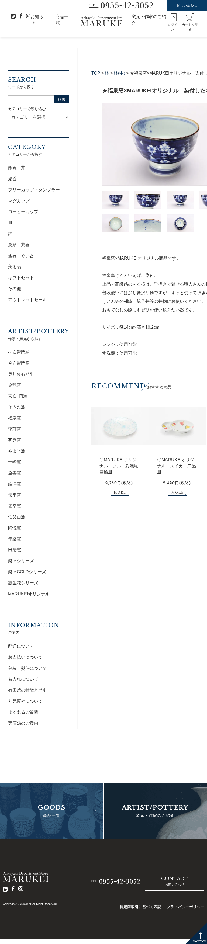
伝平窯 (14, 495)
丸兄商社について (25, 701)
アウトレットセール (27, 299)
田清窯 (14, 549)
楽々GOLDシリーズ (27, 572)
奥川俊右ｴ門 (20, 374)
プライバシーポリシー (185, 907)
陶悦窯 (14, 528)
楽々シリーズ (21, 560)
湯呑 (12, 178)
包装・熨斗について (27, 668)
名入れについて (23, 679)
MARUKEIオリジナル (29, 594)
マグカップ (19, 201)
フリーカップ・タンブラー (34, 190)
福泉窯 (14, 418)
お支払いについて (25, 657)
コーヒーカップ (23, 211)
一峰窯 (14, 462)
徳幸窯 (14, 506)
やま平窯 (16, 451)
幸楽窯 (14, 539)
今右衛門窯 (19, 363)
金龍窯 (14, 385)
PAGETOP (199, 941)
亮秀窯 (14, 440)
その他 (14, 288)
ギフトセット (21, 277)
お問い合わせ (186, 5)
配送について (21, 646)
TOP (95, 73)
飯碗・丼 (16, 167)
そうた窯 (16, 407)
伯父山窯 (16, 517)
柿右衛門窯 (19, 352)
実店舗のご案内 (23, 723)
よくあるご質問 (23, 712)
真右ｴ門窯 (17, 396)
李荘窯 (14, 429)
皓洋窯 (14, 484)
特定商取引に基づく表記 (140, 907)
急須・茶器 (19, 244)
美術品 (14, 266)
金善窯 (14, 473)
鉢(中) (119, 73)
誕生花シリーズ (23, 583)
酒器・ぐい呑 (21, 256)
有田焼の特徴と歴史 (27, 690)
